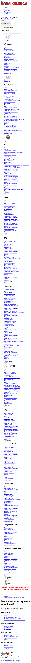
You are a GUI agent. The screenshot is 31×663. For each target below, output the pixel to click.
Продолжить (4, 609)
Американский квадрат (10, 90)
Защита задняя (8, 423)
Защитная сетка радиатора (11, 107)
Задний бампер (8, 209)
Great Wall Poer (9, 319)
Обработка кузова (9, 486)
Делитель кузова (8, 324)
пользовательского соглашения (13, 660)
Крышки (6, 149)
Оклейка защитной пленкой (11, 67)
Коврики (6, 56)
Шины (5, 401)
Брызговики (7, 95)
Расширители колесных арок (11, 185)
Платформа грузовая (9, 431)
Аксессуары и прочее (9, 93)
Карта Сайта (7, 629)
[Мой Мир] (6, 654)
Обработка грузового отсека (11, 117)
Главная (6, 7)
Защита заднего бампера (10, 60)
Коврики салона (8, 427)
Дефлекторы (7, 57)
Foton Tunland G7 (10, 447)
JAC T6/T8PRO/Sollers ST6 (12, 258)
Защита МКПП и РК (9, 420)
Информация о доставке (10, 617)
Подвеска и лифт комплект (11, 120)
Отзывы (6, 13)
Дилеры (6, 9)
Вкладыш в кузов (8, 53)
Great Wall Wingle (10, 289)
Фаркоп (6, 245)
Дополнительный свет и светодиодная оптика (16, 165)
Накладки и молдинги (10, 179)
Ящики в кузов (8, 133)
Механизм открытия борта (11, 70)
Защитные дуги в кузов (10, 219)
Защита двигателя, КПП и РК (12, 109)
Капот (5, 491)
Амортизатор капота (9, 54)
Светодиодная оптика (10, 127)
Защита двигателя (9, 59)
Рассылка (6, 650)
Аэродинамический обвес (11, 489)
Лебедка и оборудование (10, 116)
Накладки (6, 66)
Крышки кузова (8, 244)
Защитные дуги (8, 113)
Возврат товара (8, 627)
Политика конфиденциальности (12, 618)
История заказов (8, 647)
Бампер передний (8, 99)
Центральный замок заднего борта (13, 130)
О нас (5, 615)
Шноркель (6, 132)
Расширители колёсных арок (11, 126)
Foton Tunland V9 (10, 463)
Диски (5, 106)
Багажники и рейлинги (10, 50)
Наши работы (7, 12)
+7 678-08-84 (7, 19)
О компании (7, 10)
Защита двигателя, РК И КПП (12, 168)
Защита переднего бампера (11, 61)
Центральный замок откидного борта (14, 312)
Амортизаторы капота (10, 150)
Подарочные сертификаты (11, 636)
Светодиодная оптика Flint (11, 385)
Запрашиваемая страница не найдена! (14, 597)
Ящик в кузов (7, 73)
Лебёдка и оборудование (10, 268)
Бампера (6, 328)
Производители (8, 635)
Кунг (5, 416)
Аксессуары (7, 51)
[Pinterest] (8, 654)
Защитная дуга (8, 63)
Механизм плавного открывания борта (14, 211)
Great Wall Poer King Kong (12, 345)
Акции (6, 639)
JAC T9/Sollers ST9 (10, 241)
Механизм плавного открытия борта (14, 119)
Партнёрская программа (10, 638)
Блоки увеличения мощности (12, 100)
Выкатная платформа (9, 102)
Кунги (5, 47)
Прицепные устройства (10, 69)
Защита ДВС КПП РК (10, 321)
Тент (5, 129)
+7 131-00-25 (8, 17)
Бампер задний (8, 97)
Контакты (6, 14)
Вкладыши (7, 103)
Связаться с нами (8, 626)
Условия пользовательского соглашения (14, 620)
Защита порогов (8, 421)
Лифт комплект (8, 395)
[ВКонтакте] (2, 654)
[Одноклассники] (4, 654)
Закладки (6, 648)
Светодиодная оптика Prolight (12, 386)
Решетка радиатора (9, 71)
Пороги (6, 64)
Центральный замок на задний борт (13, 189)
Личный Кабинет (8, 645)
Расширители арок (9, 229)
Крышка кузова (8, 49)
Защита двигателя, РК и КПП (12, 250)
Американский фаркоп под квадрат (13, 152)
